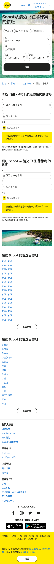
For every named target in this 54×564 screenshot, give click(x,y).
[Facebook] (13, 513)
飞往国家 (5, 536)
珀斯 (4, 387)
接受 (27, 558)
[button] (22, 31)
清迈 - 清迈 (7, 261)
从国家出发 (21, 539)
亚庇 (4, 399)
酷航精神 (6, 429)
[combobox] (27, 105)
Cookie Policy (28, 552)
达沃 (4, 378)
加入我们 (6, 437)
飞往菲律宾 (25, 83)
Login (22, 5)
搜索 (27, 67)
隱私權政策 (34, 548)
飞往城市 (14, 536)
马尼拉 (5, 383)
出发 (7, 55)
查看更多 (27, 327)
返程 (31, 55)
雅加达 (5, 374)
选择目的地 (10, 49)
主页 (4, 83)
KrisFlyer (6, 453)
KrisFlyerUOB (8, 457)
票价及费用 (7, 496)
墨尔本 (5, 349)
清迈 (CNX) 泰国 (12, 40)
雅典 (4, 370)
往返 (7, 31)
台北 (4, 391)
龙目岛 (5, 362)
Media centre (8, 433)
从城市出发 (32, 539)
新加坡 (5, 345)
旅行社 (5, 472)
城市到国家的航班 (43, 536)
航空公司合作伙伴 (10, 442)
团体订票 (6, 468)
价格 (4, 122)
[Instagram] (22, 513)
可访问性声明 (8, 500)
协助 (4, 484)
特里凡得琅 (7, 395)
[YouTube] (38, 513)
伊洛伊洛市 (7, 357)
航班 (13, 83)
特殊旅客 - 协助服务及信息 (14, 492)
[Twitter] (30, 513)
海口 (4, 403)
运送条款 (6, 488)
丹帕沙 (5, 353)
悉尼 (4, 366)
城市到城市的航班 (27, 536)
